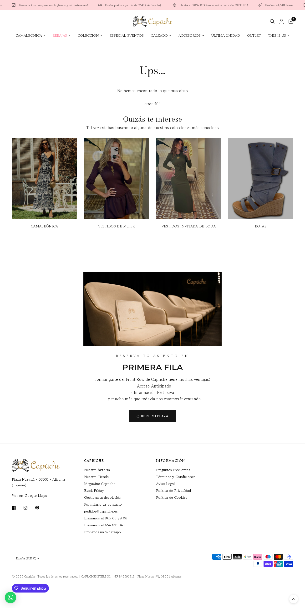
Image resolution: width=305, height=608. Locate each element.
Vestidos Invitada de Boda (189, 226)
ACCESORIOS (189, 35)
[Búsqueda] (272, 21)
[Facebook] (17, 507)
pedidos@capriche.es (100, 511)
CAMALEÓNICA (28, 35)
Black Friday (94, 490)
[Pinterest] (40, 507)
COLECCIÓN (88, 35)
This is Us (277, 35)
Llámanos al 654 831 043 (104, 525)
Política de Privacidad (173, 490)
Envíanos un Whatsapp (102, 531)
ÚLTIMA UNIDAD (225, 35)
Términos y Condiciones (175, 476)
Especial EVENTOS (127, 35)
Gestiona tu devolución (102, 497)
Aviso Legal (165, 483)
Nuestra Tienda (96, 476)
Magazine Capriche (99, 483)
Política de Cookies (171, 497)
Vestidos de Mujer (116, 226)
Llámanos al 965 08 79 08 (105, 518)
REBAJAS (60, 35)
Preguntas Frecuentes (173, 469)
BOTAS (261, 226)
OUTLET (254, 35)
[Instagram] (29, 507)
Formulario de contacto (103, 504)
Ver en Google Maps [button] (29, 495)
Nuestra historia (97, 469)
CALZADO (159, 35)
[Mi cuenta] (281, 21)
